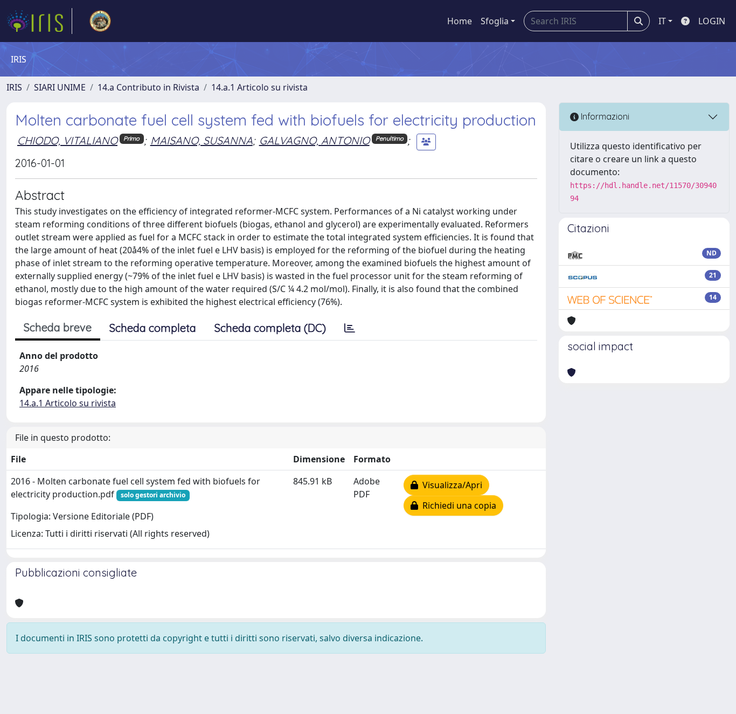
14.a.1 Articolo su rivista (259, 87)
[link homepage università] (100, 21)
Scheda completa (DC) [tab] (270, 328)
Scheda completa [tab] (152, 328)
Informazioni (604, 116)
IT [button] (662, 21)
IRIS (14, 87)
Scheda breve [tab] (58, 327)
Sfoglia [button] (495, 21)
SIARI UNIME (60, 87)
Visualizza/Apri (450, 485)
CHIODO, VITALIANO (67, 140)
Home (459, 21)
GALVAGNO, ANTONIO (314, 140)
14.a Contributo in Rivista (148, 87)
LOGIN (711, 21)
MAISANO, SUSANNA (201, 140)
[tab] (349, 328)
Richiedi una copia (457, 505)
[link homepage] (39, 21)
